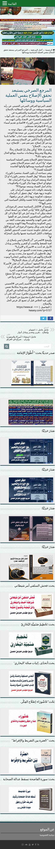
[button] (5, 3)
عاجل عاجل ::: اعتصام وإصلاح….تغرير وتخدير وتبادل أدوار (33, 330)
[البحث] (6, 346)
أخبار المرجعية (36, 50)
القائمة (12, 4)
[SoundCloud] (26, 844)
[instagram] (22, 844)
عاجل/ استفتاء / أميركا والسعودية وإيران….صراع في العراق (21, 337)
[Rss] (38, 844)
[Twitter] (32, 844)
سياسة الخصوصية (47, 835)
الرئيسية (49, 50)
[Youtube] (29, 844)
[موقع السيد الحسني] (27, 11)
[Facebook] (36, 844)
